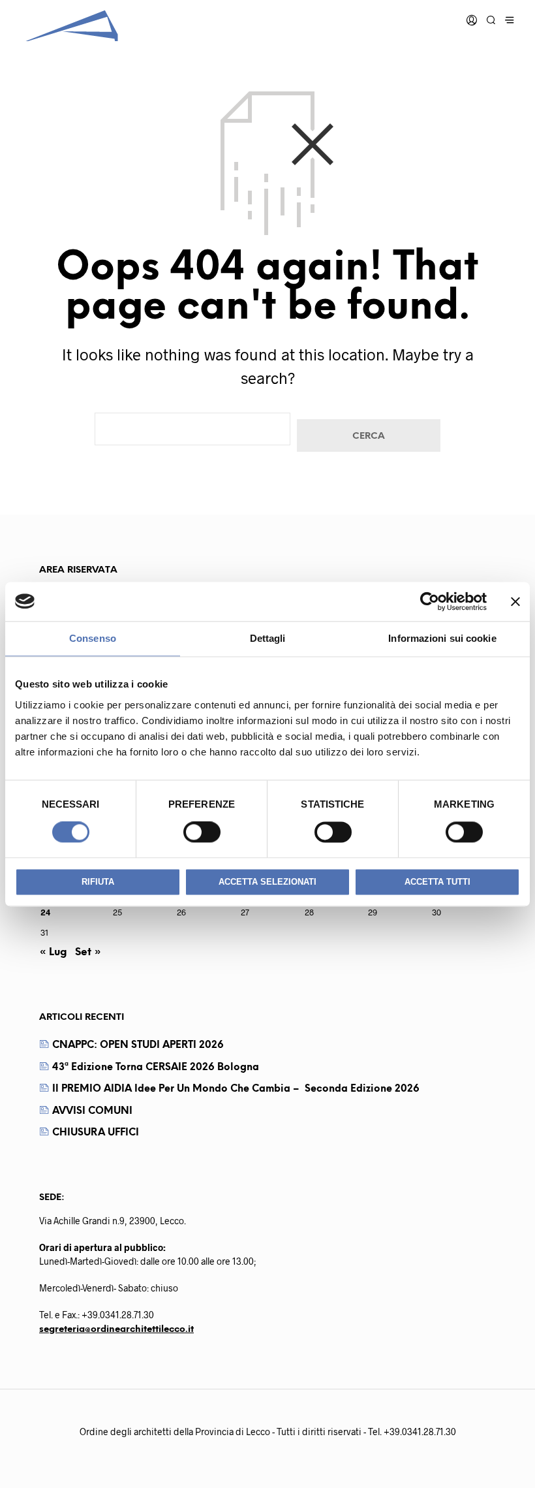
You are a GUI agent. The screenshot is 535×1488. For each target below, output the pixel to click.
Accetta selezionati (267, 882)
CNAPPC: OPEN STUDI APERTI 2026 (138, 1045)
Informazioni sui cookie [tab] (442, 638)
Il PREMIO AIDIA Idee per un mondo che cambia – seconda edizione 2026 (236, 1089)
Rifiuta (98, 882)
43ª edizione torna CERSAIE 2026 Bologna (155, 1067)
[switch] (202, 832)
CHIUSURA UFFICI (95, 1133)
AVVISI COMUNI (92, 1111)
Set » (88, 952)
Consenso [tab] (92, 638)
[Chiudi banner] (515, 601)
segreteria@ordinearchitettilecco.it (116, 1330)
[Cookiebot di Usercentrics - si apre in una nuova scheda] (430, 601)
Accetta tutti (437, 882)
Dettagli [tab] (268, 638)
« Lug (53, 952)
